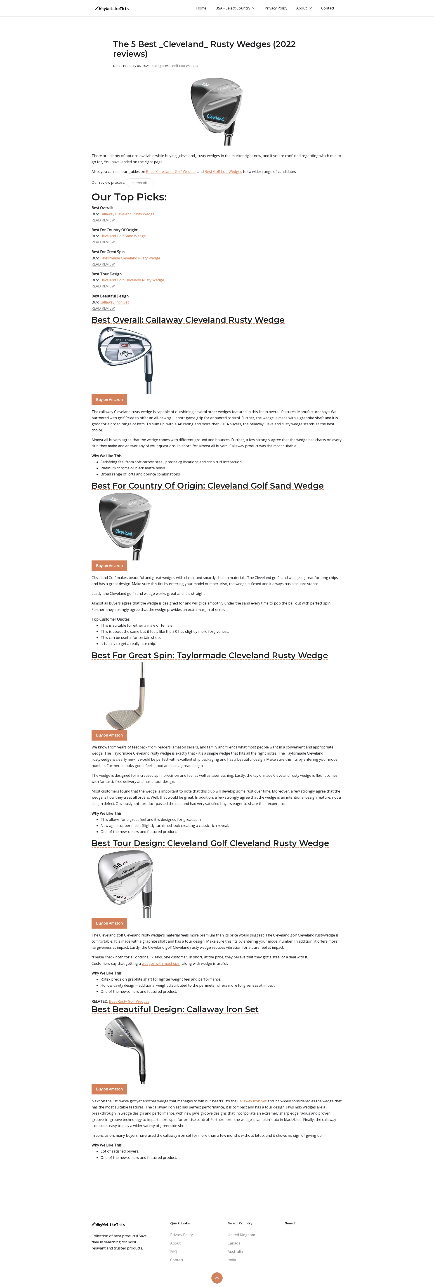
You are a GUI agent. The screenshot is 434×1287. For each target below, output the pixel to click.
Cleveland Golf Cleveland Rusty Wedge (132, 280)
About (175, 1243)
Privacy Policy (276, 8)
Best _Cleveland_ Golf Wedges (171, 171)
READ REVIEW (103, 220)
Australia (235, 1251)
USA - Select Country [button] (233, 8)
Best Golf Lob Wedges (223, 171)
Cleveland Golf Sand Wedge (123, 235)
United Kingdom (241, 1234)
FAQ (173, 1251)
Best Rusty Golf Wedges (129, 1001)
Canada (234, 1243)
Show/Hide (140, 183)
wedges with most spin (161, 963)
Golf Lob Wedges (185, 66)
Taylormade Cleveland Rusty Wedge (130, 258)
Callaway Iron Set (114, 302)
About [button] (302, 8)
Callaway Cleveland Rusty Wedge (127, 214)
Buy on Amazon (109, 399)
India (232, 1259)
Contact (327, 8)
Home (201, 8)
